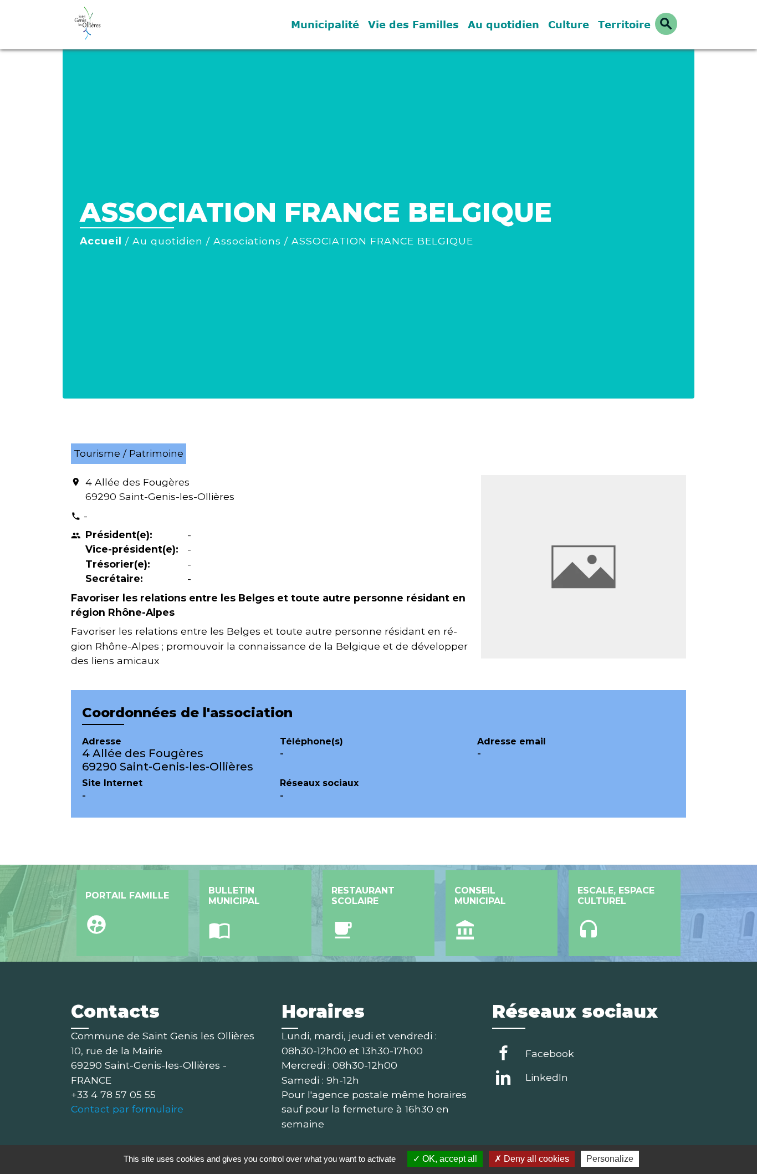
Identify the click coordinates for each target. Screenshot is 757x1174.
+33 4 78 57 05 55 (113, 1094)
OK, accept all (448, 1158)
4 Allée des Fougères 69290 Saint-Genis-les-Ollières (159, 489)
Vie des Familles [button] (413, 24)
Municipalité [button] (325, 24)
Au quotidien (167, 241)
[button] (666, 24)
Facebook (549, 1053)
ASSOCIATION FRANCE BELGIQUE (382, 241)
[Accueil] (140, 24)
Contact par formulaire (127, 1109)
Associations (247, 241)
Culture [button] (568, 24)
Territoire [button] (624, 24)
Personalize (609, 1158)
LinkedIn (546, 1077)
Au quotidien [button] (503, 24)
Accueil (101, 241)
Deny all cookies (535, 1158)
